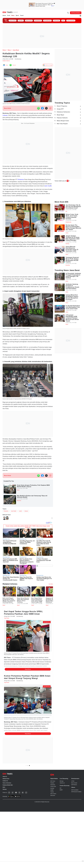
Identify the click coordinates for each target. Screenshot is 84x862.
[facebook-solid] (42, 109)
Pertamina (22, 183)
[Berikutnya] (53, 613)
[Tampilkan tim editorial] (52, 537)
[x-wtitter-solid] (46, 109)
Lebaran (10, 116)
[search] (68, 13)
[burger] (80, 16)
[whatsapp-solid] (38, 109)
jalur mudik (17, 191)
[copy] (50, 109)
